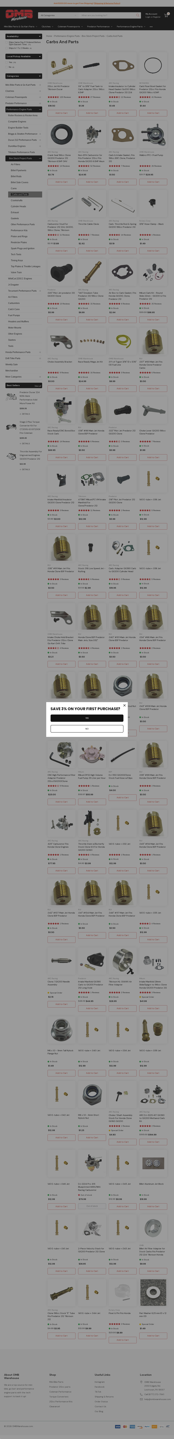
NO (87, 728)
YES (87, 718)
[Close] (124, 705)
